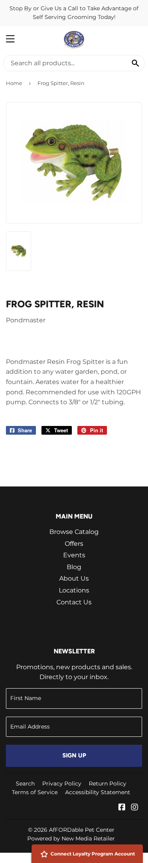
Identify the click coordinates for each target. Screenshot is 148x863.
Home (14, 83)
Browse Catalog (74, 532)
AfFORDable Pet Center (81, 830)
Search (25, 783)
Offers (74, 543)
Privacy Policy (61, 783)
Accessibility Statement (97, 792)
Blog (74, 567)
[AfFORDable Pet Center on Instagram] (134, 808)
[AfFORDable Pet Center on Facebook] (122, 808)
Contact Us (74, 602)
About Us (74, 578)
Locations (74, 590)
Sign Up (74, 755)
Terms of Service (35, 792)
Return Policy (107, 783)
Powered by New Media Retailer (71, 838)
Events (74, 555)
